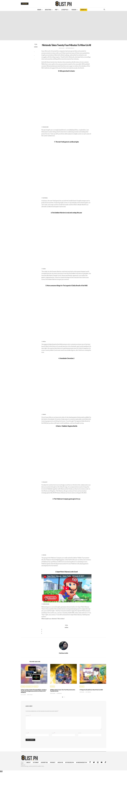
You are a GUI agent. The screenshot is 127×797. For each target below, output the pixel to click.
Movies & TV (29, 686)
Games (23, 686)
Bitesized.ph (69, 762)
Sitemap (36, 762)
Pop (56, 9)
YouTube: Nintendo (46, 603)
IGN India (44, 554)
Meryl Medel (30, 694)
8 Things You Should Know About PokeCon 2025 (91, 689)
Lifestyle (64, 9)
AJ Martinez (59, 693)
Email (53, 733)
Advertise (44, 762)
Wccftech (44, 414)
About (28, 762)
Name (27, 733)
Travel (35, 686)
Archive (60, 762)
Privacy (52, 762)
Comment (28, 715)
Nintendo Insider (45, 126)
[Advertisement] (63, 782)
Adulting (48, 9)
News (39, 9)
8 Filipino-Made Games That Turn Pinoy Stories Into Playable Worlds (62, 690)
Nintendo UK (45, 482)
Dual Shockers (45, 197)
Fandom (44, 268)
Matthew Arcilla (63, 653)
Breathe (83, 9)
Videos (74, 9)
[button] (62, 697)
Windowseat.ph (81, 762)
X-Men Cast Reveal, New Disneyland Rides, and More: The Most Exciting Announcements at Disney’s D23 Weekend (34, 691)
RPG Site (44, 341)
